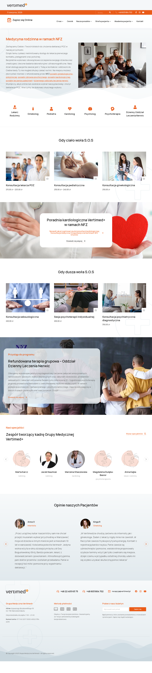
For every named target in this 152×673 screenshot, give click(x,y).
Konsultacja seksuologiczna (22, 316)
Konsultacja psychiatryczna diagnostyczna (118, 318)
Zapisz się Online (22, 20)
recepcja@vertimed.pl (121, 591)
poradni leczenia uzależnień (19, 80)
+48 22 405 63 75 (69, 591)
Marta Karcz (21, 471)
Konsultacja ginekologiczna (118, 185)
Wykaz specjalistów (134, 434)
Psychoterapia (112, 113)
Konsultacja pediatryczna (69, 185)
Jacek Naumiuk (49, 471)
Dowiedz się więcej (74, 241)
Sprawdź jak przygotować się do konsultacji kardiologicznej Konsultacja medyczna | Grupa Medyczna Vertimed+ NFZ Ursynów (74, 233)
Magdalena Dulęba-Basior (103, 473)
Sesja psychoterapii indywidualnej (74, 316)
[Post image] (22, 459)
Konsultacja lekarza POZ (20, 185)
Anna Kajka (130, 471)
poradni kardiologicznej (59, 77)
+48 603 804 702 (125, 12)
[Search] (110, 12)
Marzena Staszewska (76, 471)
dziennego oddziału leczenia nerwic (51, 80)
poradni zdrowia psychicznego (32, 77)
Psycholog (90, 113)
